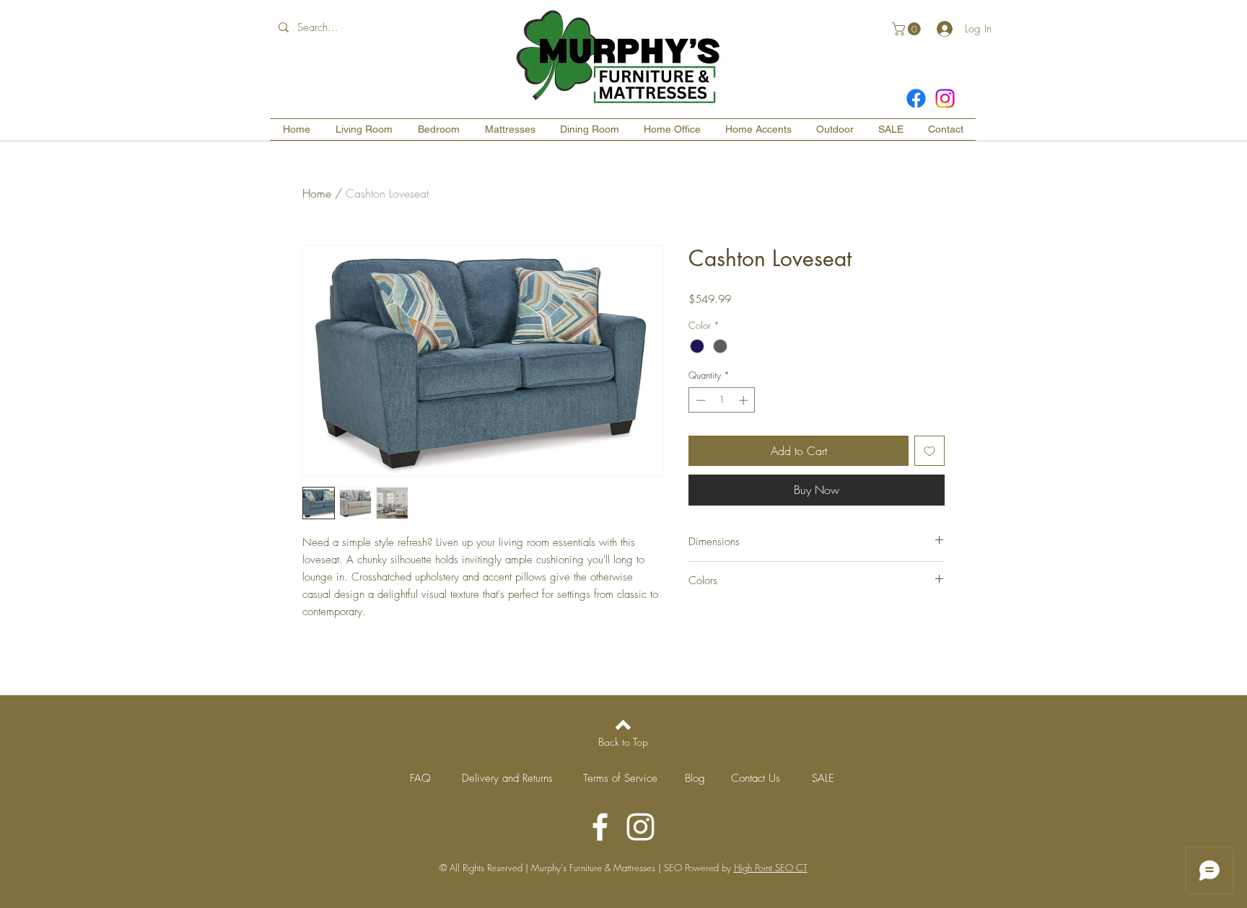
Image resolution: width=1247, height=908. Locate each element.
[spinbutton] (722, 400)
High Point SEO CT (771, 867)
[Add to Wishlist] (929, 451)
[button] (908, 28)
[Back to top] (623, 725)
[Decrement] (699, 400)
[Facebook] (916, 98)
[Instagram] (945, 98)
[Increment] (744, 400)
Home (316, 193)
